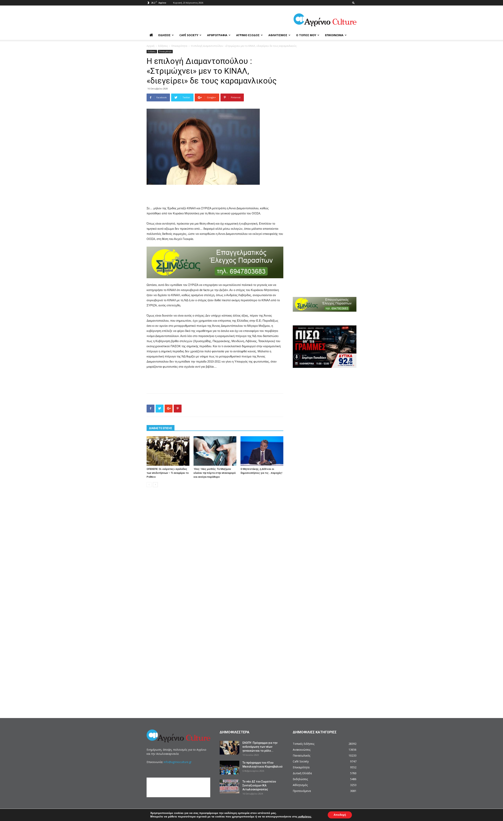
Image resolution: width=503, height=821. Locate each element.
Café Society (188, 35)
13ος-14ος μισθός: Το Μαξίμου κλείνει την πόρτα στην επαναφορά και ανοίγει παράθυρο (215, 472)
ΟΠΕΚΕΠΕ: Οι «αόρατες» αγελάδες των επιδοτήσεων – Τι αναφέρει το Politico (168, 472)
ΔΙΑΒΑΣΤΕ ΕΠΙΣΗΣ (160, 428)
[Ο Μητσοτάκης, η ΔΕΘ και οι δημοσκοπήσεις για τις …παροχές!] (261, 451)
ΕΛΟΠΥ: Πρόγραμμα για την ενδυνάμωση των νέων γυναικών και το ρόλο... (259, 746)
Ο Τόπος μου (306, 35)
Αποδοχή (340, 815)
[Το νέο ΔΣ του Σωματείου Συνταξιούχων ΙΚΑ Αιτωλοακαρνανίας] (229, 786)
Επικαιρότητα (179, 46)
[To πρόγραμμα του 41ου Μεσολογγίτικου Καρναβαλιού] (229, 767)
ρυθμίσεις (304, 816)
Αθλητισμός (277, 35)
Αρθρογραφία (217, 35)
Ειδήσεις (164, 35)
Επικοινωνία (334, 35)
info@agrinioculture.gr (178, 762)
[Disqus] (215, 550)
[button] (353, 2)
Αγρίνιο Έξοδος (248, 35)
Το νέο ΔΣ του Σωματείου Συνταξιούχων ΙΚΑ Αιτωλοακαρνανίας (259, 785)
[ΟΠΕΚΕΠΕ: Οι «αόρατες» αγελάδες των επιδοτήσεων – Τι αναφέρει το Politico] (168, 451)
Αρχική (150, 46)
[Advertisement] (215, 196)
